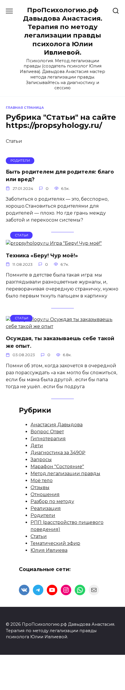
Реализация (46, 508)
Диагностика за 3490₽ (58, 452)
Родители (43, 515)
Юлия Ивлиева (49, 550)
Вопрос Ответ (47, 431)
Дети (37, 445)
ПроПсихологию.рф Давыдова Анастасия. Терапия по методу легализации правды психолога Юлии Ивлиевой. (62, 31)
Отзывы (40, 487)
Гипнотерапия (48, 438)
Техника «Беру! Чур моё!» (42, 255)
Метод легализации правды (65, 473)
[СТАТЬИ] (54, 243)
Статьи (39, 536)
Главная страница (25, 108)
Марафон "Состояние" (57, 466)
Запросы (41, 459)
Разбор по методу (52, 501)
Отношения (45, 494)
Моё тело (42, 480)
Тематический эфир (55, 543)
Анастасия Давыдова (57, 424)
